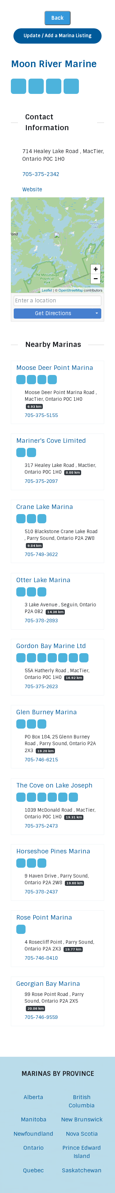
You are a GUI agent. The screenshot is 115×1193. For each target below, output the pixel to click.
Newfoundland (33, 1133)
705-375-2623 (41, 686)
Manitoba (33, 1119)
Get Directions (53, 313)
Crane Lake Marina (44, 507)
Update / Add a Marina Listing (57, 36)
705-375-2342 (40, 174)
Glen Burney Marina (46, 712)
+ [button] (96, 269)
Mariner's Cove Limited (51, 441)
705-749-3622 (41, 554)
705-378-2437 (41, 892)
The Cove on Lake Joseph (54, 785)
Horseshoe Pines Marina (53, 851)
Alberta (33, 1097)
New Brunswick (82, 1119)
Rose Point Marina (44, 917)
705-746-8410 (41, 958)
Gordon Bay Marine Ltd (51, 646)
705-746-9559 (41, 1017)
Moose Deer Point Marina (54, 368)
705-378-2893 (41, 621)
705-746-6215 (41, 760)
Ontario (33, 1147)
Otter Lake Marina (43, 580)
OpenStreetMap (70, 290)
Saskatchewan (82, 1170)
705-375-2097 (41, 481)
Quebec (33, 1170)
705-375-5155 (41, 415)
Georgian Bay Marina (48, 984)
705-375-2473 (41, 826)
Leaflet (47, 290)
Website (32, 189)
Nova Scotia (82, 1133)
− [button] (96, 279)
